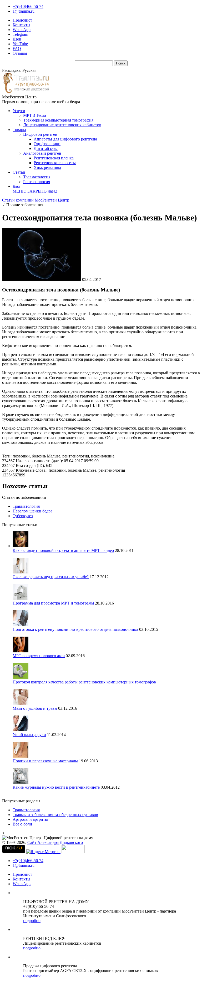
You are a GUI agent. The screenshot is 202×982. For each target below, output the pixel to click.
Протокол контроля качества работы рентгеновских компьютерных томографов (84, 682)
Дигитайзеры (46, 148)
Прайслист (22, 20)
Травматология (36, 177)
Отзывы (20, 53)
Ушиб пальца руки (29, 734)
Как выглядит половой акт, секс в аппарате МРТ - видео (63, 550)
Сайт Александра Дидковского (55, 842)
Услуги (19, 110)
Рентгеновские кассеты (55, 162)
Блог (17, 186)
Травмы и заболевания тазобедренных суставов (55, 814)
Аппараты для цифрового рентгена (65, 139)
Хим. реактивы (47, 167)
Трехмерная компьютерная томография (58, 120)
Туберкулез (23, 515)
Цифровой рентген (40, 134)
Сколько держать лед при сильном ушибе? (51, 577)
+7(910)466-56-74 (28, 6)
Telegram (20, 34)
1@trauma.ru (23, 11)
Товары (19, 129)
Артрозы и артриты (30, 819)
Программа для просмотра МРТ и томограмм (53, 603)
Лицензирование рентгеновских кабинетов (62, 125)
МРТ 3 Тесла (34, 115)
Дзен (17, 39)
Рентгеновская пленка (54, 158)
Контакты (21, 25)
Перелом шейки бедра (32, 511)
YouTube (20, 44)
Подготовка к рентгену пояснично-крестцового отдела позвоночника (75, 629)
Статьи (19, 172)
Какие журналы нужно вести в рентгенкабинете (56, 787)
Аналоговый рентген (42, 153)
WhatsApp (22, 29)
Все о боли (22, 824)
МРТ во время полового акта (39, 655)
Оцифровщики (47, 144)
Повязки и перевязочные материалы (45, 761)
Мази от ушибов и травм (35, 708)
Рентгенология (36, 181)
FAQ (17, 48)
